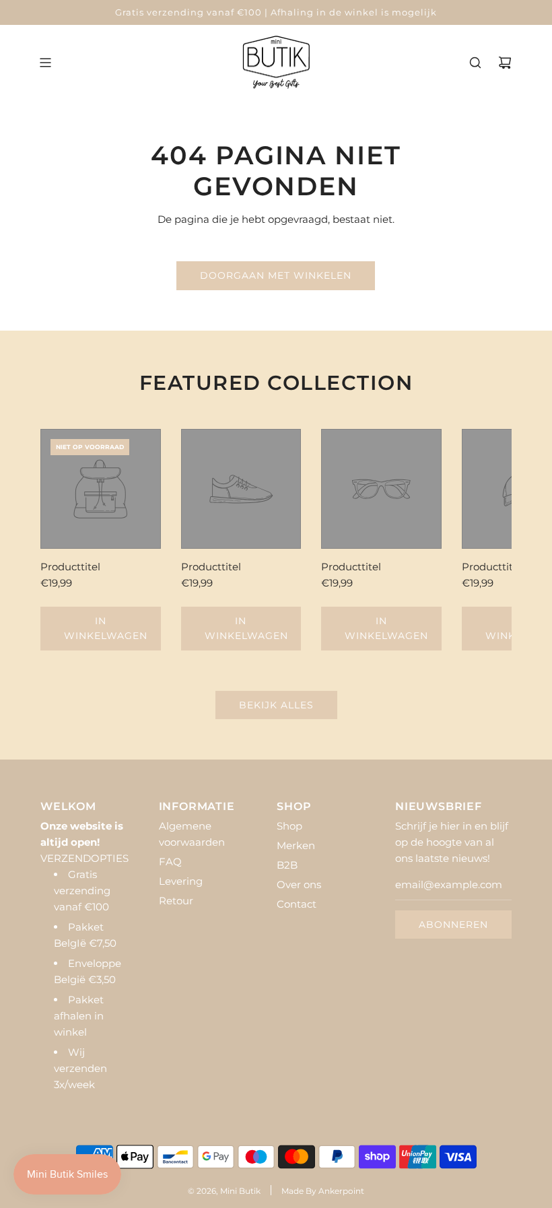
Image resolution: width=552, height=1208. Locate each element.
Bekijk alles (276, 705)
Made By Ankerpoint (322, 1191)
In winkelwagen (105, 628)
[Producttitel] (100, 489)
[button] (65, 539)
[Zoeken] (475, 62)
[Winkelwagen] (505, 62)
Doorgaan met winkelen (275, 275)
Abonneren (453, 924)
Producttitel (70, 566)
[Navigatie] (45, 62)
